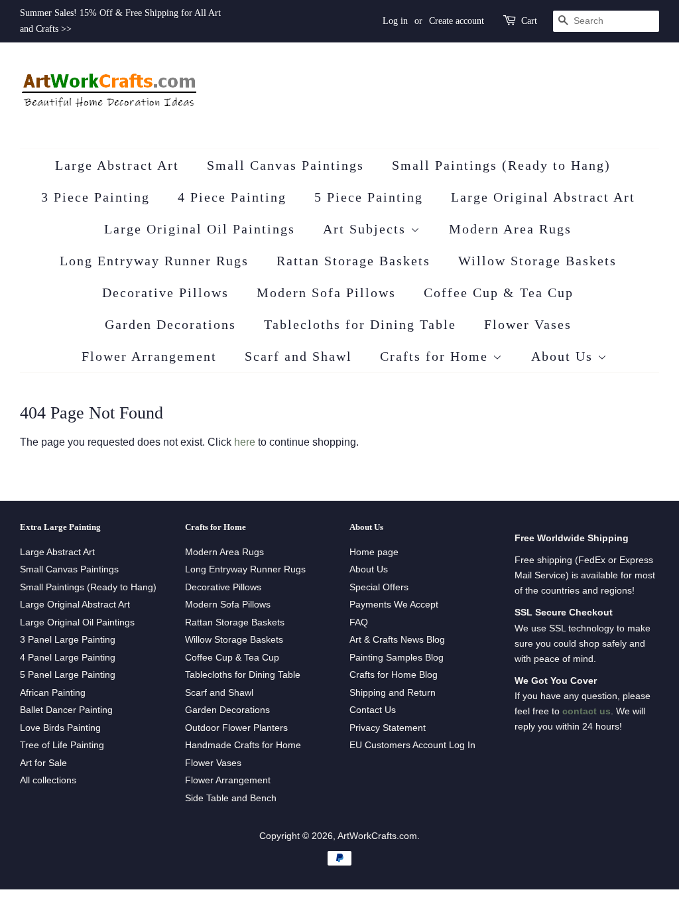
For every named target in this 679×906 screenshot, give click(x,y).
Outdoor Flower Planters (236, 728)
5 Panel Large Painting (67, 675)
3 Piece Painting (95, 197)
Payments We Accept (393, 605)
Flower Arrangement (149, 356)
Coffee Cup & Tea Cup (499, 292)
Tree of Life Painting (62, 745)
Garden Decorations (170, 324)
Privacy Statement (387, 728)
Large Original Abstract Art (543, 197)
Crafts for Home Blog (393, 675)
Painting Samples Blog (396, 658)
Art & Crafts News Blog (397, 640)
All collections (48, 780)
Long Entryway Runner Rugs (154, 260)
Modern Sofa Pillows (326, 292)
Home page (374, 552)
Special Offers (378, 587)
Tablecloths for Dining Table (360, 324)
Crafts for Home (436, 356)
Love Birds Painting (60, 728)
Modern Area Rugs (510, 229)
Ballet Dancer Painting (66, 710)
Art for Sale (43, 763)
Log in (395, 21)
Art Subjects (366, 229)
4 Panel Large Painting (67, 658)
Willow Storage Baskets (537, 260)
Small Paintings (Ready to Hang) (501, 165)
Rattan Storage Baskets (353, 260)
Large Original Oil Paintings (199, 229)
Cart (529, 21)
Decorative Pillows (165, 292)
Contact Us (372, 710)
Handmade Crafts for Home (243, 745)
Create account (456, 21)
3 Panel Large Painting (67, 640)
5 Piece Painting (368, 197)
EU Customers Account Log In (412, 745)
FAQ (358, 622)
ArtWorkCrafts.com (377, 836)
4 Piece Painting (232, 197)
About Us (564, 356)
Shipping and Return (392, 693)
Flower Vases (528, 324)
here (244, 442)
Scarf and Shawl (298, 356)
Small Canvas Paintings (285, 165)
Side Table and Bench (231, 798)
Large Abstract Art (117, 165)
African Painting (53, 693)
